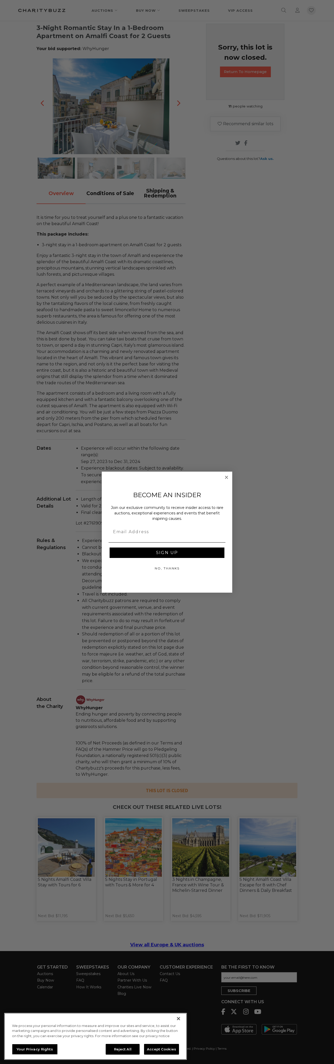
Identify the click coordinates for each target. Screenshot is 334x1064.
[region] (95, 1036)
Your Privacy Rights (35, 1049)
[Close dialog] (226, 477)
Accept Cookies (161, 1049)
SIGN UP (167, 552)
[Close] (178, 1018)
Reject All (123, 1049)
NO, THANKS (167, 568)
